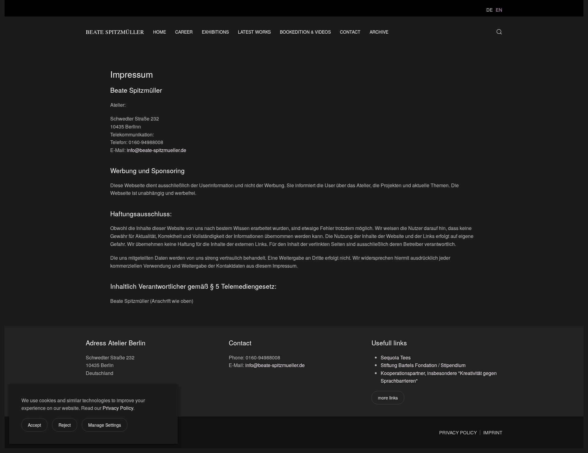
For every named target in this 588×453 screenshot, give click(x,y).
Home (159, 32)
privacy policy (458, 432)
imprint (492, 432)
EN (499, 9)
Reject (64, 425)
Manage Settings (104, 425)
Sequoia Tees (396, 357)
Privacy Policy (118, 407)
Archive (379, 32)
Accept (34, 425)
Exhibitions (215, 32)
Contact (350, 32)
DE (489, 9)
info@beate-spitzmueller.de (156, 150)
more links (388, 398)
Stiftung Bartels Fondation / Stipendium (423, 365)
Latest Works (254, 32)
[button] (499, 32)
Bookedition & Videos (305, 32)
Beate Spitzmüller (115, 31)
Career (184, 32)
